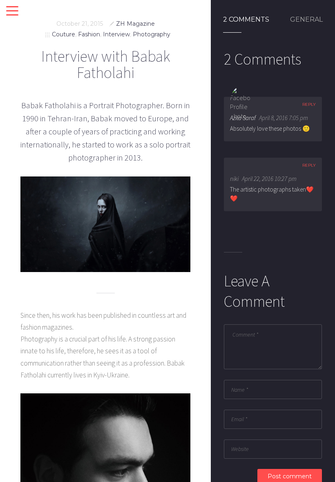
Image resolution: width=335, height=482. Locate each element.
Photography (151, 34)
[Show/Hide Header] (12, 11)
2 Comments (246, 19)
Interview (116, 34)
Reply (309, 104)
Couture (63, 34)
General (306, 19)
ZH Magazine (135, 23)
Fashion (89, 34)
